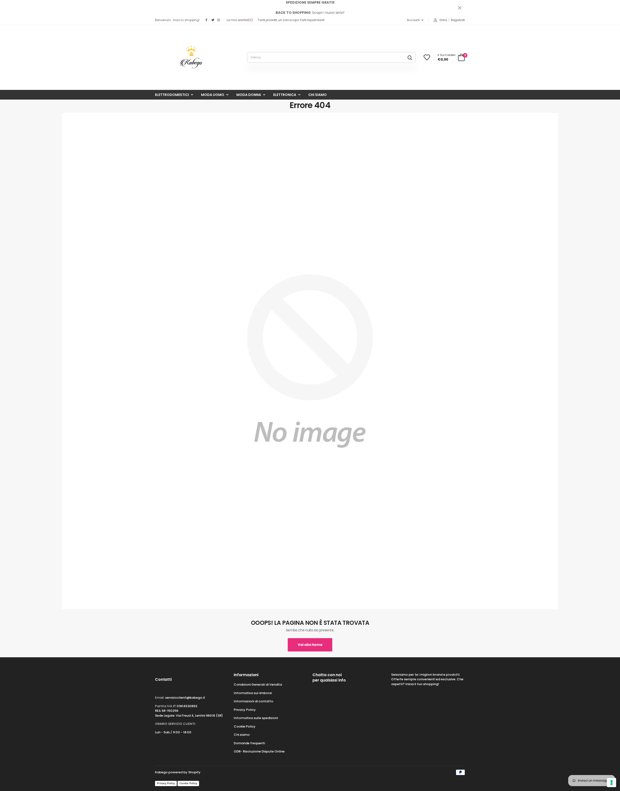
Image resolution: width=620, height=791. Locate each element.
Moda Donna (248, 94)
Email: (159, 697)
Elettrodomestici (172, 94)
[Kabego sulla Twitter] (213, 20)
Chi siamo (317, 94)
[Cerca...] (409, 57)
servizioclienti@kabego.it (185, 697)
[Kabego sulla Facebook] (207, 20)
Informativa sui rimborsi (253, 693)
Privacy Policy (245, 709)
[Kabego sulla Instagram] (219, 20)
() (240, 20)
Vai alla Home (310, 644)
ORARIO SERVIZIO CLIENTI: (175, 723)
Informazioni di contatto (253, 701)
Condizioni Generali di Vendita (258, 684)
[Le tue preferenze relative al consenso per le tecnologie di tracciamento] (611, 782)
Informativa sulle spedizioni (256, 718)
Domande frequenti (249, 743)
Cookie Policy (245, 726)
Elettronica (284, 94)
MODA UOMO (212, 94)
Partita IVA (163, 706)
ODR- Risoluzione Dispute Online (259, 751)
